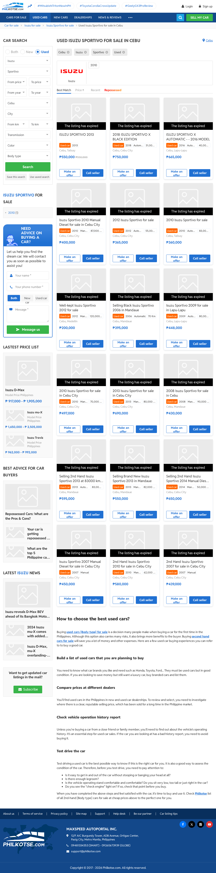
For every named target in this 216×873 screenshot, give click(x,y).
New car (27, 298)
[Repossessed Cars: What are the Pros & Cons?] (27, 497)
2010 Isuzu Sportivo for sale (187, 220)
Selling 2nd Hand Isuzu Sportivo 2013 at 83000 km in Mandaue (79, 478)
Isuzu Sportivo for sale (60, 25)
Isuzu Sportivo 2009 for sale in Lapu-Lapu (187, 307)
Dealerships (83, 17)
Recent (95, 90)
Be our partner (143, 813)
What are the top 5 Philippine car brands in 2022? (37, 553)
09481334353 (79, 845)
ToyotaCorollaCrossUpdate (99, 6)
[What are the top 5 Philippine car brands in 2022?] (15, 551)
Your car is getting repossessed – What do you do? (38, 533)
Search (28, 167)
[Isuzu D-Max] (27, 371)
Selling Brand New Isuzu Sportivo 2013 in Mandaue (132, 478)
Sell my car (199, 17)
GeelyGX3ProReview (140, 6)
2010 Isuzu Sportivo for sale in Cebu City (80, 393)
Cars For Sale (16, 17)
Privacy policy (59, 813)
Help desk (119, 813)
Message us (31, 329)
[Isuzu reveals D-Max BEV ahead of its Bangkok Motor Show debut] (27, 594)
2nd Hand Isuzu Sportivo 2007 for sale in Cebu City (185, 564)
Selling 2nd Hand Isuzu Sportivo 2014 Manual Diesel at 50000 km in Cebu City (187, 478)
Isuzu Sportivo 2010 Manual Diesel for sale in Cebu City (79, 222)
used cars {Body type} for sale (87, 632)
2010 (11, 213)
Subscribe (30, 689)
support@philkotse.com (86, 851)
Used (45, 52)
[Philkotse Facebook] (183, 824)
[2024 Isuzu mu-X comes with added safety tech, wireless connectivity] (15, 630)
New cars (61, 17)
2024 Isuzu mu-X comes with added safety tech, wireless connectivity (36, 631)
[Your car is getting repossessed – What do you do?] (15, 532)
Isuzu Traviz (35, 438)
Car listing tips (169, 813)
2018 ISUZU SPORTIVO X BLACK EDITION (132, 136)
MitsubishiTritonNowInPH (55, 6)
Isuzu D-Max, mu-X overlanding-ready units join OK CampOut (37, 651)
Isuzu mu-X (34, 412)
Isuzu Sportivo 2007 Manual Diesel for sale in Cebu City (80, 564)
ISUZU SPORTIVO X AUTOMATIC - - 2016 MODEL (188, 136)
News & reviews (110, 17)
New (29, 52)
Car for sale (11, 25)
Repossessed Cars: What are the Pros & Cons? (26, 516)
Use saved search (39, 176)
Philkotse (201, 793)
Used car (41, 298)
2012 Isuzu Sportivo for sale (133, 220)
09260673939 (110, 845)
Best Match (64, 90)
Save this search (16, 176)
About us (8, 813)
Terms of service (33, 813)
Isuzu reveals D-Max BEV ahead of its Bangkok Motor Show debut (26, 614)
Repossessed (113, 90)
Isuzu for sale (32, 25)
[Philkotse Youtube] (209, 824)
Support (100, 813)
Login (189, 6)
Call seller (93, 173)
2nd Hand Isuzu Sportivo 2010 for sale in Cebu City (132, 564)
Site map (81, 813)
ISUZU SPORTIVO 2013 (76, 134)
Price (78, 90)
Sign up (207, 6)
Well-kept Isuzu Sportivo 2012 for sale (77, 307)
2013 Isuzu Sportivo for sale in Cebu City (133, 393)
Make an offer (70, 173)
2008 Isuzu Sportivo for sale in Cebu (187, 393)
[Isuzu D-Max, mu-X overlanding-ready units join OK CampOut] (15, 649)
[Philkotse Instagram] (200, 824)
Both (14, 52)
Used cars (40, 17)
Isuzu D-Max (14, 390)
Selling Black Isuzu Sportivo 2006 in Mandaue (133, 307)
